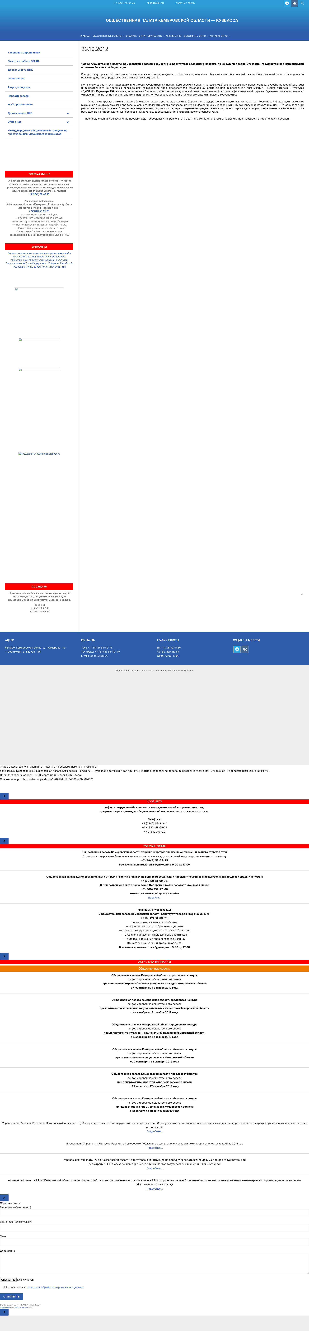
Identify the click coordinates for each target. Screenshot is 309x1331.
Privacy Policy (5, 1307)
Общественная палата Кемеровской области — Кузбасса (172, 20)
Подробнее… (154, 1131)
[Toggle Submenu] (67, 113)
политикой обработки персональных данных (55, 1287)
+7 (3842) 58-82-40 (124, 3)
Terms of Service (21, 1307)
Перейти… (154, 897)
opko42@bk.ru (155, 3)
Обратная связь (185, 3)
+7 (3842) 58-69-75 (39, 194)
